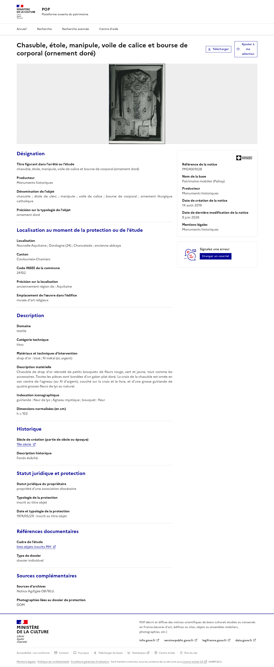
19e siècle (24, 444)
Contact (64, 653)
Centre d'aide (108, 29)
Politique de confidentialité (53, 662)
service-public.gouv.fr (179, 640)
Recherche (44, 29)
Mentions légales (26, 662)
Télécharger (221, 49)
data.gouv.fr (243, 640)
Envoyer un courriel (215, 256)
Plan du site (190, 653)
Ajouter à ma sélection (248, 49)
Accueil (22, 29)
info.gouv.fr (147, 640)
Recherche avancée (75, 29)
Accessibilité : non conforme (33, 653)
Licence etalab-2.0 (192, 662)
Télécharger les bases (110, 653)
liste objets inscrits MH (34, 546)
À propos (83, 653)
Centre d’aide (167, 653)
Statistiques (139, 653)
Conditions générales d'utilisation (90, 662)
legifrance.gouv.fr (214, 640)
